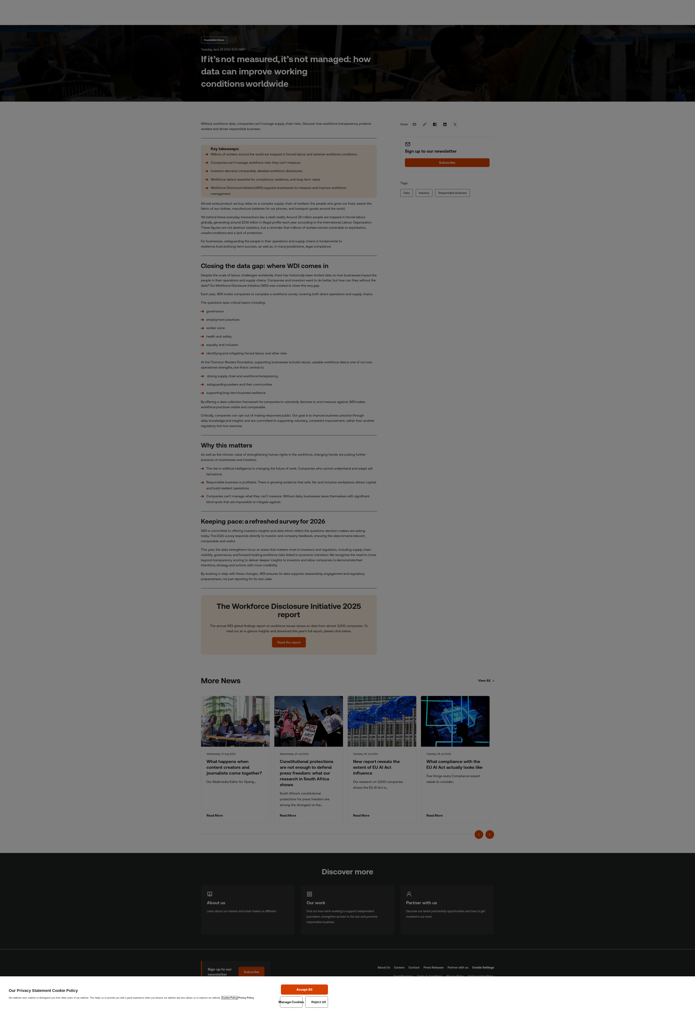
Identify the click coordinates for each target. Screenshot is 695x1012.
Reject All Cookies (316, 1002)
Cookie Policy (229, 997)
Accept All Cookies (304, 989)
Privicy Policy (246, 997)
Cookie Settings (291, 1002)
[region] (347, 994)
